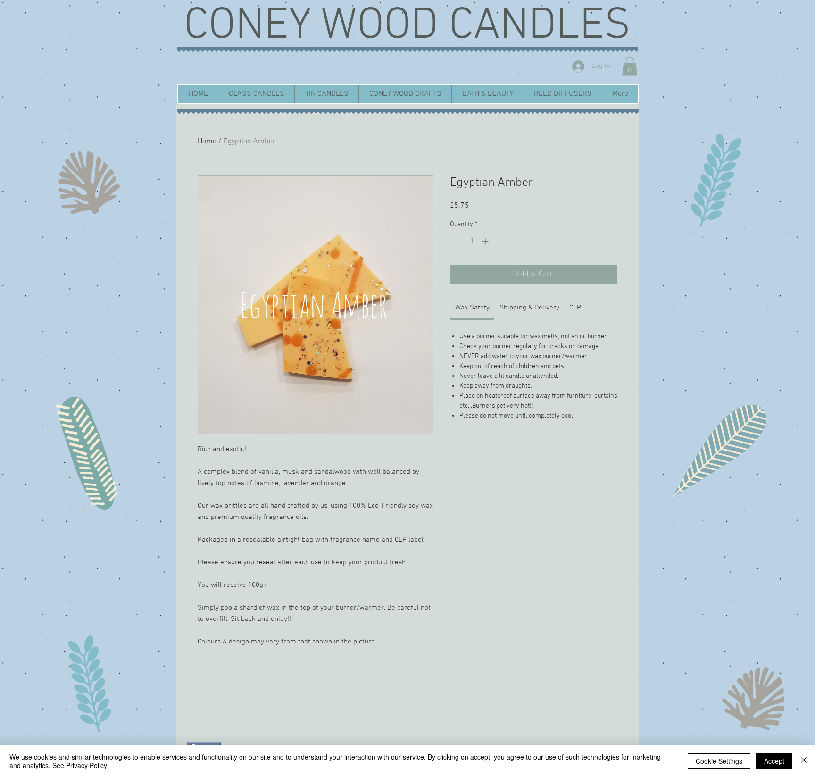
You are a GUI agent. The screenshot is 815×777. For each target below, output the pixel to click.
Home (207, 141)
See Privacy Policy (79, 765)
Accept (774, 761)
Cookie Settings (719, 761)
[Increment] (486, 241)
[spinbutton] (471, 241)
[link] (472, 307)
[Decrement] (457, 241)
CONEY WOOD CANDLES (407, 26)
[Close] (803, 760)
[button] (630, 66)
